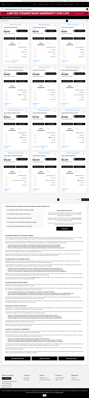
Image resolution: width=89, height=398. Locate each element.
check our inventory (35, 277)
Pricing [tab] (19, 43)
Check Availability (22, 38)
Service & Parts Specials (45, 379)
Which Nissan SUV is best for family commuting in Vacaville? (20, 210)
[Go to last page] (87, 21)
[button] (26, 25)
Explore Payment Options (9, 38)
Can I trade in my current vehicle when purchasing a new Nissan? (22, 222)
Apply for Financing (59, 377)
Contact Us (64, 228)
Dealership (74, 375)
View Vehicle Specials (17, 358)
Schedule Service (43, 377)
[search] (87, 4)
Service (42, 375)
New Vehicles (26, 377)
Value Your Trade (44, 358)
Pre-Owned (26, 379)
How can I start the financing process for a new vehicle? (19, 226)
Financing (58, 375)
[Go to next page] (85, 21)
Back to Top (85, 199)
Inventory (27, 375)
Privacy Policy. (60, 392)
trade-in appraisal (77, 218)
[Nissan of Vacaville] (8, 4)
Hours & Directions (75, 379)
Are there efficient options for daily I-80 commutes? (19, 214)
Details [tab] (12, 43)
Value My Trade (58, 379)
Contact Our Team (71, 358)
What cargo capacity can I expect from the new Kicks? (19, 218)
